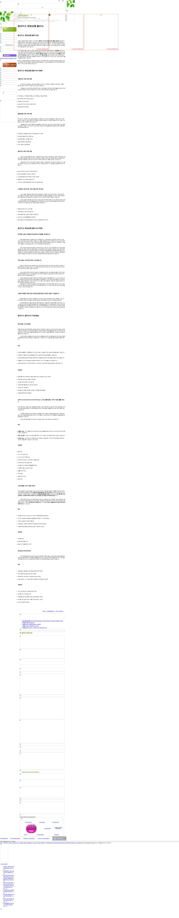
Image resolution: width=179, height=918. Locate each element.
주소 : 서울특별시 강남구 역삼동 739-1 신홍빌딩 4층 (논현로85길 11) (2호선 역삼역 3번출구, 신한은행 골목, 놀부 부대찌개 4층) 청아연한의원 (34, 842)
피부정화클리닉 (50, 611)
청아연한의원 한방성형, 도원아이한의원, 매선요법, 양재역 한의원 (42, 621)
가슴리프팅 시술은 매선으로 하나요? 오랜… (8, 887)
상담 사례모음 (4, 864)
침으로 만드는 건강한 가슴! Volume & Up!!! (34, 627)
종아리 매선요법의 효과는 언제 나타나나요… (8, 900)
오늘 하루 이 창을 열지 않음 (42, 48)
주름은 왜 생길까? (28, 622)
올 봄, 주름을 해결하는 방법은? (31, 624)
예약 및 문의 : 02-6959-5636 (76, 842)
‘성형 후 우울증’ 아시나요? (30, 626)
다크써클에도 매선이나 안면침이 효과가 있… (8, 905)
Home (44, 611)
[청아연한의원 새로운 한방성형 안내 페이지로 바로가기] (42, 7)
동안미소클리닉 (59, 611)
